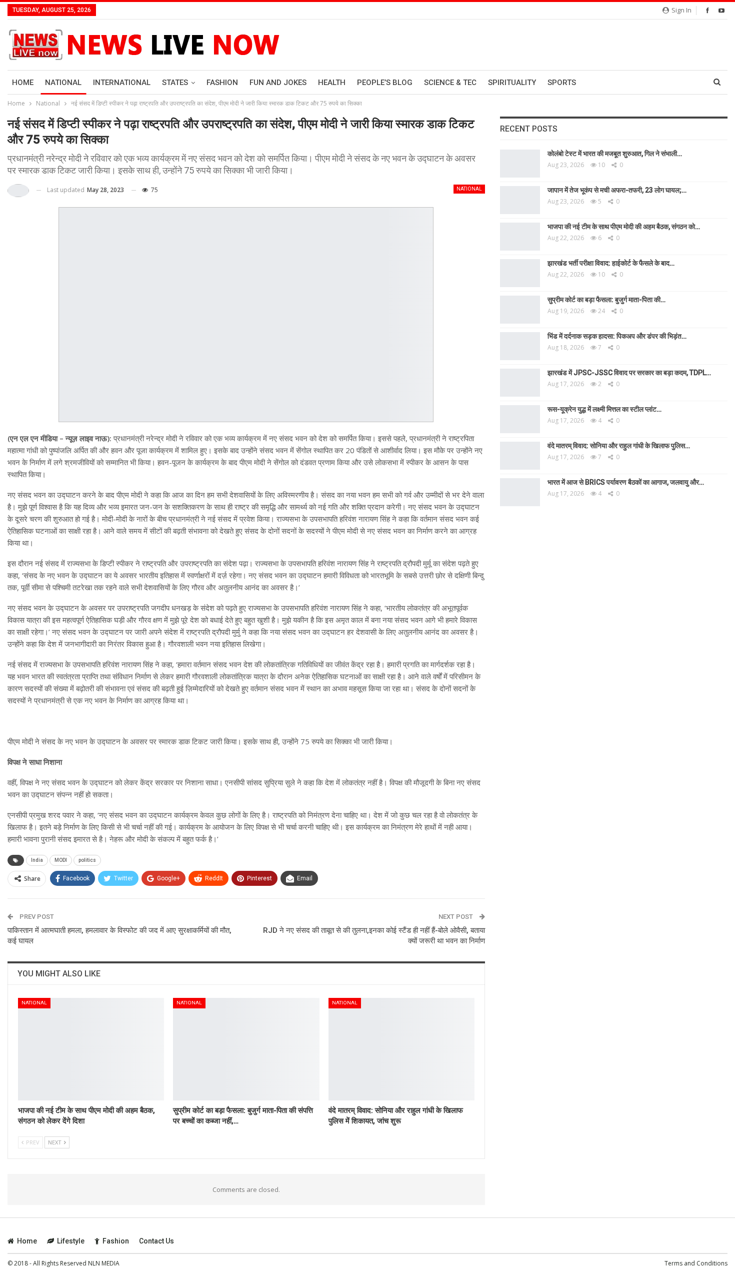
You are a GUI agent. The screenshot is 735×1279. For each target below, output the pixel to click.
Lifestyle (70, 1241)
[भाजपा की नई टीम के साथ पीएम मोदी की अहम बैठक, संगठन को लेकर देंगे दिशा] (91, 1049)
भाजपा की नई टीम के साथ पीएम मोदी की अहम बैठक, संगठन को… (624, 227)
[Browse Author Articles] (18, 190)
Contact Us (156, 1241)
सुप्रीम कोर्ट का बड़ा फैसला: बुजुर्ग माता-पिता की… (607, 300)
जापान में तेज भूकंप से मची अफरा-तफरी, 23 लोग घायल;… (617, 190)
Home (23, 82)
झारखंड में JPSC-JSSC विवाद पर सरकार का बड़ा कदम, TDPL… (629, 373)
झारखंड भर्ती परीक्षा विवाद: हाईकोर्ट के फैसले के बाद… (611, 263)
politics (87, 860)
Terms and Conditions (696, 1263)
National (63, 82)
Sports (562, 82)
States (175, 82)
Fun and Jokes (278, 82)
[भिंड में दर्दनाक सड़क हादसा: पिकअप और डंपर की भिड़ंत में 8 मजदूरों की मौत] (520, 346)
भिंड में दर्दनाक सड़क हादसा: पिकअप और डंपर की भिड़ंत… (617, 336)
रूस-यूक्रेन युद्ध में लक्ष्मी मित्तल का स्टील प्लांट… (605, 409)
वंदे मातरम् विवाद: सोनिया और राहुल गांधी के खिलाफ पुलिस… (619, 446)
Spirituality (512, 82)
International (121, 82)
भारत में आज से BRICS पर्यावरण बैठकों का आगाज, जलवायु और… (626, 482)
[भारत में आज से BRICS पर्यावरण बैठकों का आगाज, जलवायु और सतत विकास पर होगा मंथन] (520, 492)
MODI (60, 860)
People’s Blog (384, 82)
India (37, 860)
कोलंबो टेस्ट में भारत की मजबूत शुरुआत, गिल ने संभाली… (615, 154)
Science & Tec (450, 82)
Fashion (222, 82)
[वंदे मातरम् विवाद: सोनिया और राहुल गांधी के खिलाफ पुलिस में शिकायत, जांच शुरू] (401, 1049)
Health (332, 82)
